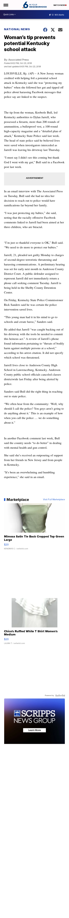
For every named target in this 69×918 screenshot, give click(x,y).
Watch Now (59, 5)
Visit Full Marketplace (54, 499)
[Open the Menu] (6, 5)
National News (17, 29)
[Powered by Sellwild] (60, 695)
